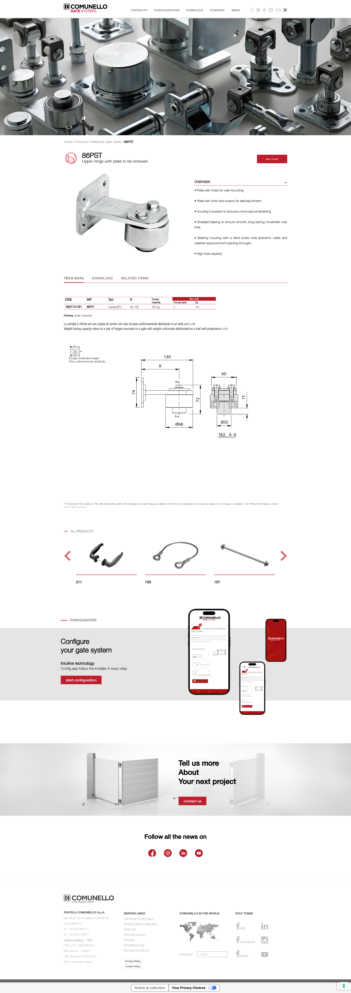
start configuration (81, 680)
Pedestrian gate (101, 142)
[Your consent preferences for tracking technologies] (344, 986)
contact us (192, 801)
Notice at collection (150, 988)
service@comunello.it (75, 506)
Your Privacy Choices (189, 988)
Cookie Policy (132, 966)
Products (81, 142)
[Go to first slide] (282, 555)
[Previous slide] (68, 555)
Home (68, 142)
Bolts (118, 142)
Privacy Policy (132, 961)
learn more (272, 159)
